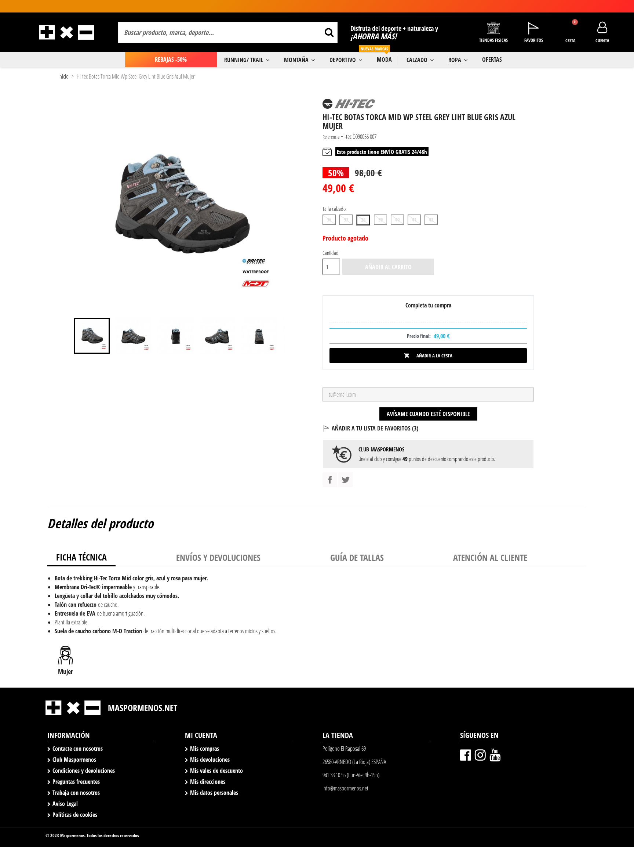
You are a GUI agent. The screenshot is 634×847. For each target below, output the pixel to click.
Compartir (330, 479)
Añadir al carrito (388, 267)
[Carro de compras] (570, 28)
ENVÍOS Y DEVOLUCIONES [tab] (218, 557)
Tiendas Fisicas (493, 40)
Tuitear (345, 479)
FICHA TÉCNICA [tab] (81, 557)
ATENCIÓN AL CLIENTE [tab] (490, 557)
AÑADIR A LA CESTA (428, 355)
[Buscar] (329, 32)
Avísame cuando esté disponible (428, 414)
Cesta (570, 40)
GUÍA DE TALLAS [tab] (357, 557)
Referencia (331, 136)
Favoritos (533, 40)
